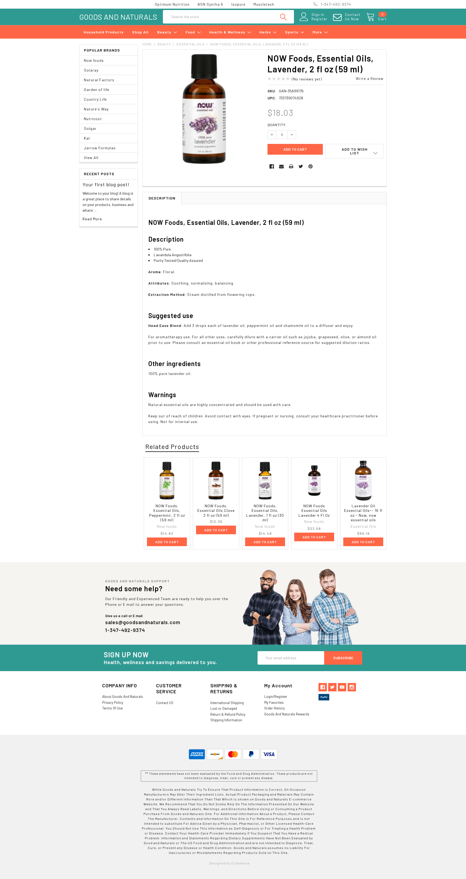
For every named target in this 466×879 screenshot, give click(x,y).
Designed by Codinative (229, 863)
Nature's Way (96, 109)
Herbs (265, 32)
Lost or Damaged (223, 708)
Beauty (164, 32)
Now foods (94, 60)
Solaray (91, 70)
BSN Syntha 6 (210, 4)
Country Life (95, 99)
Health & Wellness (227, 32)
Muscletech (263, 4)
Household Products (104, 32)
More (318, 32)
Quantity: (277, 124)
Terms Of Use (112, 708)
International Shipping (227, 703)
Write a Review (369, 78)
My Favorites (274, 702)
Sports (292, 32)
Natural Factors (99, 79)
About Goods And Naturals (122, 696)
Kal (87, 138)
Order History (274, 708)
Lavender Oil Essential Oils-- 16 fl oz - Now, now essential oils (363, 512)
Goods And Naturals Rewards (286, 714)
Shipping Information (226, 720)
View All (91, 157)
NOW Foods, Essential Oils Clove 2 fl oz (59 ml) (216, 510)
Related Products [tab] (172, 446)
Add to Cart (167, 542)
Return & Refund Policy (227, 714)
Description (162, 198)
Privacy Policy (112, 702)
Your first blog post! (106, 184)
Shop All (140, 32)
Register (319, 19)
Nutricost (93, 118)
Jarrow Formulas (100, 148)
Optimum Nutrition (172, 4)
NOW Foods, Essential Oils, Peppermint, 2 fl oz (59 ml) (167, 512)
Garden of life (96, 89)
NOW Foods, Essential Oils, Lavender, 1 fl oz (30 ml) (265, 512)
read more (92, 219)
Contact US (164, 703)
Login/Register (275, 696)
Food (191, 32)
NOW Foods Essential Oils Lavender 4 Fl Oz (314, 510)
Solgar (90, 128)
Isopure (238, 4)
